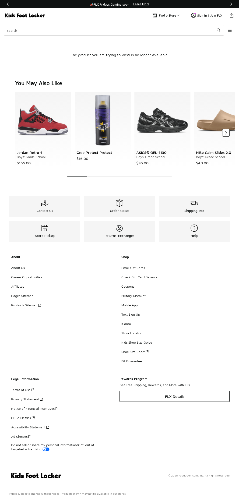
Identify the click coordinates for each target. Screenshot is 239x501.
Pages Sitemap (22, 296)
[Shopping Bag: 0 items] (231, 15)
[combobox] (114, 30)
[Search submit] (219, 30)
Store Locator (131, 333)
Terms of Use (21, 390)
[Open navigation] (229, 30)
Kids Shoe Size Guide (136, 342)
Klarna (126, 324)
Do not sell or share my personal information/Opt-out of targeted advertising (52, 447)
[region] (119, 4)
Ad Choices (19, 436)
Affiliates (17, 286)
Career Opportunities (26, 277)
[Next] (231, 4)
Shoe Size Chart (133, 352)
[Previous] (8, 4)
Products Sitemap (24, 305)
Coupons (127, 286)
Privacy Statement (25, 399)
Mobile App (129, 305)
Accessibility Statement (28, 427)
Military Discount (133, 296)
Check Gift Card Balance (139, 277)
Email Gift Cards (133, 268)
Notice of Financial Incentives (33, 408)
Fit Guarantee (131, 361)
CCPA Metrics (21, 418)
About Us (18, 268)
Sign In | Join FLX (209, 15)
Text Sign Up (130, 314)
